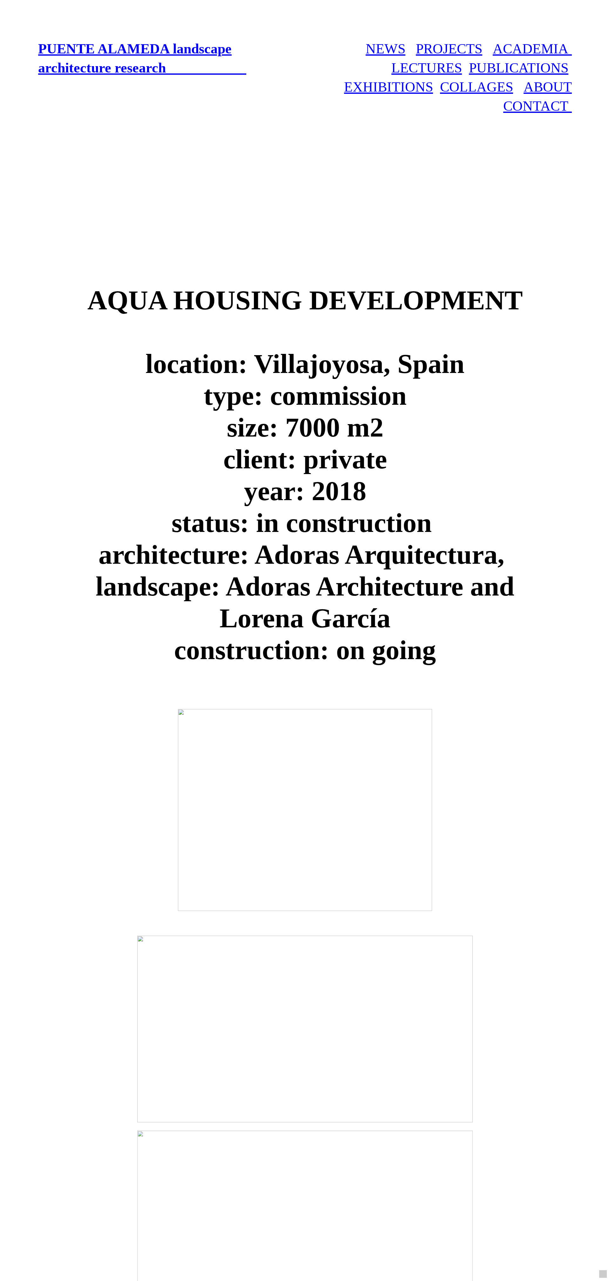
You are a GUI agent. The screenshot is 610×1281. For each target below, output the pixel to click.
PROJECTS (449, 48)
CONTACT (537, 106)
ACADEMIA (532, 48)
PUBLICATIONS (518, 67)
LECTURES (426, 67)
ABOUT (548, 86)
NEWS (385, 48)
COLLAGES (476, 86)
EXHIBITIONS (388, 86)
